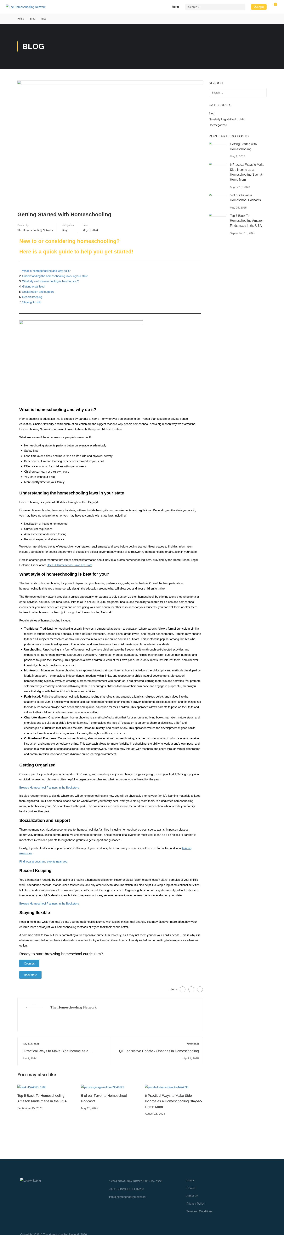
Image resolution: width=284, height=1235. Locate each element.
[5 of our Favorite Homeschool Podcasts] (102, 1086)
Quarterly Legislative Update (226, 119)
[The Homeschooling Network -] (27, 7)
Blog (32, 18)
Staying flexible (31, 302)
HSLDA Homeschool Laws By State (69, 565)
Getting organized (33, 286)
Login (260, 7)
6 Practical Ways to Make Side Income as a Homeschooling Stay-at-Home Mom (173, 1101)
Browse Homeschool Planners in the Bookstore (49, 787)
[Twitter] (191, 989)
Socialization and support (38, 291)
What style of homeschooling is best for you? (50, 281)
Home (20, 18)
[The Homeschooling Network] (30, 1180)
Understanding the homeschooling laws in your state (55, 276)
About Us (192, 1195)
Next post (193, 1043)
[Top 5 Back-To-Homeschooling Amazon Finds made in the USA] (31, 1086)
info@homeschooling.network (127, 1196)
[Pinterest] (200, 989)
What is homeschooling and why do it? (46, 270)
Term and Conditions (199, 1211)
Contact (191, 1188)
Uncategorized (218, 125)
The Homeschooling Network (35, 230)
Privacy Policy (195, 1203)
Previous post (30, 1043)
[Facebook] (182, 989)
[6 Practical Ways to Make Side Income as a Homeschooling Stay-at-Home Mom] (166, 1086)
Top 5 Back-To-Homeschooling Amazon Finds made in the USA (247, 220)
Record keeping (32, 297)
